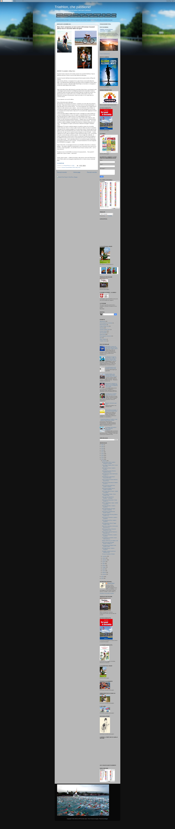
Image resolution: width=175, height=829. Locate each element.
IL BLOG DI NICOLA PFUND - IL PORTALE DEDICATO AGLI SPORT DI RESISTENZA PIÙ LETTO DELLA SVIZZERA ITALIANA (84, 20)
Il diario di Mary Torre (104, 326)
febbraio (104, 572)
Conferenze (85, 16)
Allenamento (89, 14)
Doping (101, 16)
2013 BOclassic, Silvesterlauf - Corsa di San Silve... (108, 477)
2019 (102, 448)
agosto (104, 561)
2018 (102, 450)
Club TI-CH (107, 16)
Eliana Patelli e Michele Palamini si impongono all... (109, 532)
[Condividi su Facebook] (83, 165)
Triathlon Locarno (93, 16)
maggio (104, 567)
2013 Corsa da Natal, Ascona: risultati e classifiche (108, 489)
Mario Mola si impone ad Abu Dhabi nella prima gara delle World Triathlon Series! (111, 347)
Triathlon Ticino (103, 340)
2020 (102, 446)
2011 (102, 578)
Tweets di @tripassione (105, 53)
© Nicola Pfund (110, 583)
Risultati (113, 16)
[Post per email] (77, 165)
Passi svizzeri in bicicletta (62, 16)
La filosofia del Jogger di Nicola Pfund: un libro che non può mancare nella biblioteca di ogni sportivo (110, 358)
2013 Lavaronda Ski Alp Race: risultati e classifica (108, 486)
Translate (110, 215)
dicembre (104, 460)
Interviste (82, 14)
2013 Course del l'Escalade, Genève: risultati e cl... (108, 543)
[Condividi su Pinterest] (85, 165)
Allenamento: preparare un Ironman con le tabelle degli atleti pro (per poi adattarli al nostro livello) (111, 385)
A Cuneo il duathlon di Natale (108, 554)
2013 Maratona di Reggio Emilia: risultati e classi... (109, 546)
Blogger (106, 818)
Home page (59, 14)
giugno (104, 565)
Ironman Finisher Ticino (75, 16)
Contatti (114, 14)
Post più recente (62, 172)
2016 (102, 453)
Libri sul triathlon (103, 332)
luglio (103, 563)
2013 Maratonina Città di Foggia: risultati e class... (109, 524)
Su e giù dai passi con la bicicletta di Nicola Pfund (110, 368)
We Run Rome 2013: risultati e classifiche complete (108, 463)
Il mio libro (75, 14)
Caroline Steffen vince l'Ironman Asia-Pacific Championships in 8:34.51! (111, 375)
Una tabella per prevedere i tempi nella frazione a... (109, 538)
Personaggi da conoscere (105, 336)
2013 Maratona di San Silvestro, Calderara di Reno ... (109, 471)
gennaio (104, 574)
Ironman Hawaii (103, 331)
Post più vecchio (92, 172)
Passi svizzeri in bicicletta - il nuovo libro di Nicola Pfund (111, 411)
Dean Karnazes (68, 14)
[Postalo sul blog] (81, 165)
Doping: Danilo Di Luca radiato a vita (110, 540)
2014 (102, 457)
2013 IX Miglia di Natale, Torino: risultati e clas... (109, 495)
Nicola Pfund (102, 334)
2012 (102, 576)
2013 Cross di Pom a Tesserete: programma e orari (109, 530)
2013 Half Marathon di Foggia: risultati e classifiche (108, 509)
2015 (102, 455)
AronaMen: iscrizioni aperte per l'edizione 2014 (109, 552)
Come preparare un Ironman (106, 322)
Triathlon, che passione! (73, 7)
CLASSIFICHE (60, 163)
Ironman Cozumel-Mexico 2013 (68, 167)
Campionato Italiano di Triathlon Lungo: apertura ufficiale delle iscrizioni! (109, 420)
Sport (101, 337)
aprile (103, 568)
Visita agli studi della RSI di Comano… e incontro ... (108, 498)
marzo (103, 570)
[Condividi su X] (82, 165)
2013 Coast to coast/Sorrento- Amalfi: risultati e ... (108, 512)
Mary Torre (78, 167)
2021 (102, 444)
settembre (104, 559)
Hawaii (108, 14)
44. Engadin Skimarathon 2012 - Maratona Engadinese (110, 428)
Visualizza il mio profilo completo (107, 593)
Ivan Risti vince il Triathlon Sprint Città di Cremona (111, 394)
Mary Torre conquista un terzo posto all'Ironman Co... (110, 527)
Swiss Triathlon (97, 14)
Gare (104, 14)
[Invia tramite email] (80, 165)
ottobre (104, 558)
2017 (102, 451)
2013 (102, 459)
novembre (104, 556)
